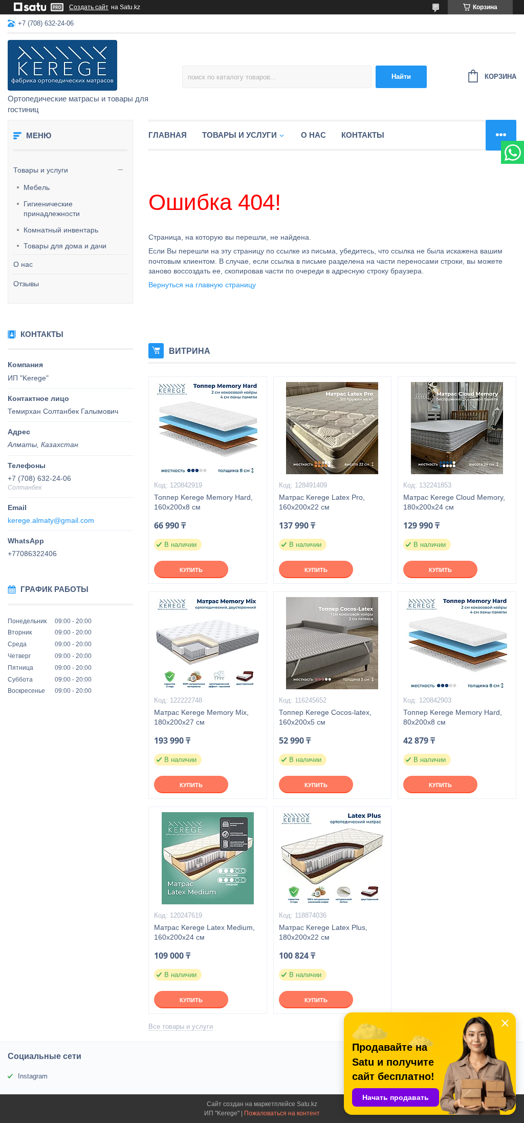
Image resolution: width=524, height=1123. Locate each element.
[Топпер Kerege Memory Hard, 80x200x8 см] (457, 643)
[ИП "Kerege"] (95, 64)
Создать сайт (88, 7)
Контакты (362, 135)
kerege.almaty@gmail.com (51, 520)
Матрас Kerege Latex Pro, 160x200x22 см (322, 502)
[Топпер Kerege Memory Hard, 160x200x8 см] (207, 428)
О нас (23, 264)
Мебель (37, 187)
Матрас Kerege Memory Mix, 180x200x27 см (201, 717)
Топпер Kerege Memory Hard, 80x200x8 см (452, 717)
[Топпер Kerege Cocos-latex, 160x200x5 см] (332, 643)
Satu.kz (307, 1104)
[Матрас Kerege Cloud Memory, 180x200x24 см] (457, 428)
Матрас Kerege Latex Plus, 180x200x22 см (323, 932)
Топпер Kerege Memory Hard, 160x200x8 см (203, 502)
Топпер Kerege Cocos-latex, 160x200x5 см (325, 717)
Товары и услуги (40, 170)
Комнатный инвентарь (61, 230)
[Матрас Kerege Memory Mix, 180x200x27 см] (207, 643)
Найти (401, 76)
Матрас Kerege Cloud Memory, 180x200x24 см (454, 502)
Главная (167, 135)
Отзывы (26, 284)
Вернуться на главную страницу (202, 285)
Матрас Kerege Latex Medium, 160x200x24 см (204, 932)
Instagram (33, 1076)
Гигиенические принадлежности (52, 209)
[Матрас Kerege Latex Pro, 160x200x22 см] (332, 428)
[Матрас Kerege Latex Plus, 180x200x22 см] (332, 858)
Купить (191, 570)
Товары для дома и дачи (65, 246)
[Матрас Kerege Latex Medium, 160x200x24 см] (207, 858)
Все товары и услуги (180, 1026)
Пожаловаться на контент (282, 1113)
